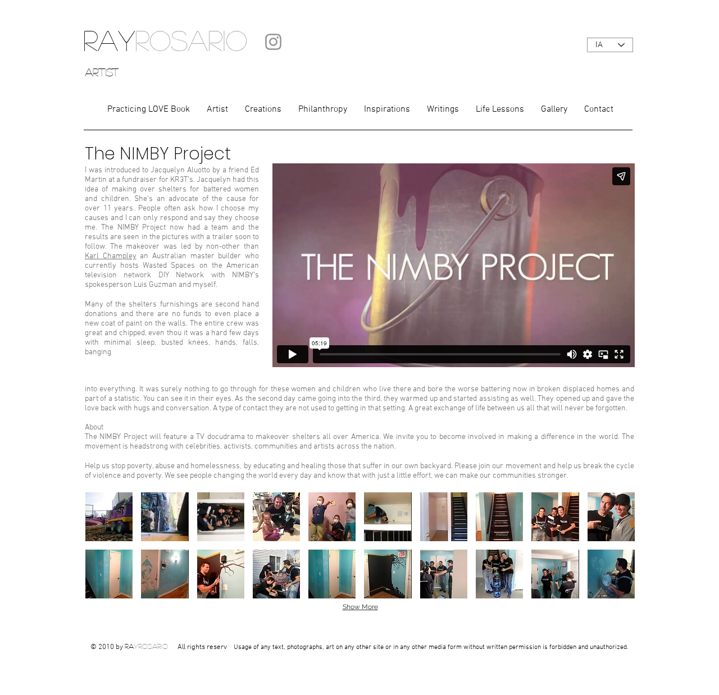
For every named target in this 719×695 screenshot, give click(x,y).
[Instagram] (273, 42)
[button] (109, 516)
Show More (360, 607)
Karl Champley (110, 256)
